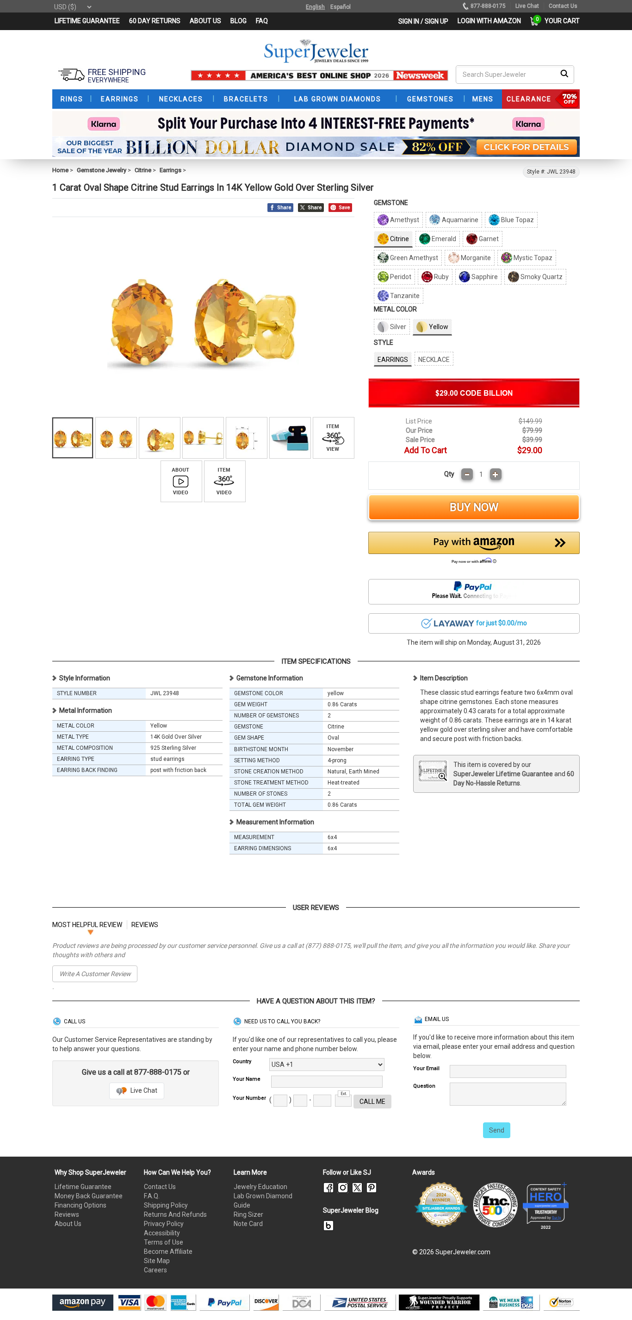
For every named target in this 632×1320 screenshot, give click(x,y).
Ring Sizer (248, 1214)
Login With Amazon (489, 21)
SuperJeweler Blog (350, 1210)
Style (383, 342)
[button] (474, 550)
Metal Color (395, 309)
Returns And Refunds (175, 1214)
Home (60, 170)
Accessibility (162, 1233)
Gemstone (391, 202)
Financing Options (80, 1205)
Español (340, 7)
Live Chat (143, 1090)
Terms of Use (163, 1242)
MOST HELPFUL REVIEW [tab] (87, 924)
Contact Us (160, 1186)
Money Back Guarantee (89, 1196)
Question (424, 1086)
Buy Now (474, 507)
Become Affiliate (168, 1251)
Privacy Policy (164, 1223)
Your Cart (560, 21)
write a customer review (95, 974)
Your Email (426, 1068)
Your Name (246, 1079)
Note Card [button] (248, 1223)
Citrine (143, 170)
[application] (611, 1296)
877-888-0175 (488, 6)
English (315, 7)
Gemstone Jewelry (101, 170)
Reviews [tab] (144, 924)
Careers (155, 1270)
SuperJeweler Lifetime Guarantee (503, 774)
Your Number (249, 1098)
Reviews (67, 1214)
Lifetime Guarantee (83, 1186)
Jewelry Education (260, 1186)
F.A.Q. (152, 1196)
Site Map (157, 1260)
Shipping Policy (166, 1205)
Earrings (170, 170)
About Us (68, 1223)
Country (242, 1061)
